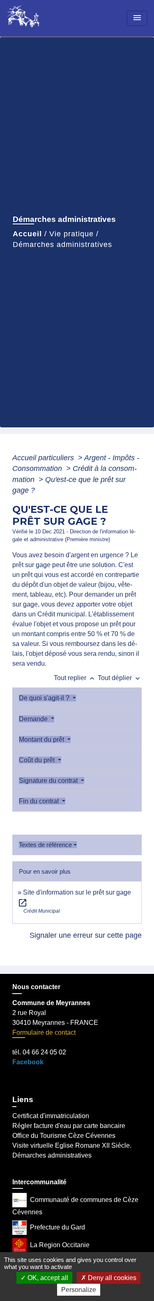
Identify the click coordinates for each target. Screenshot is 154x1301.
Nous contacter (36, 986)
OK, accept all (47, 1277)
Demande (34, 718)
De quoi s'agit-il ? (45, 697)
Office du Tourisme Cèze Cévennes (63, 1135)
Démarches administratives (62, 244)
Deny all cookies (111, 1277)
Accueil (27, 234)
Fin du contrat (39, 801)
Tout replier (75, 677)
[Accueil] (37, 18)
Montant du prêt (42, 739)
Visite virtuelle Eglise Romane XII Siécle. (71, 1145)
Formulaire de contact (44, 1032)
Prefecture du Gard (57, 1227)
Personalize (78, 1289)
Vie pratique (71, 234)
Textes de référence (45, 844)
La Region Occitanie (60, 1244)
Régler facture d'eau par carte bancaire (68, 1125)
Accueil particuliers (44, 458)
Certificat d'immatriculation (50, 1115)
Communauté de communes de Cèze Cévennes (75, 1206)
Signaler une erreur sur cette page (86, 935)
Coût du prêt (37, 760)
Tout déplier (120, 677)
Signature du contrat (49, 780)
